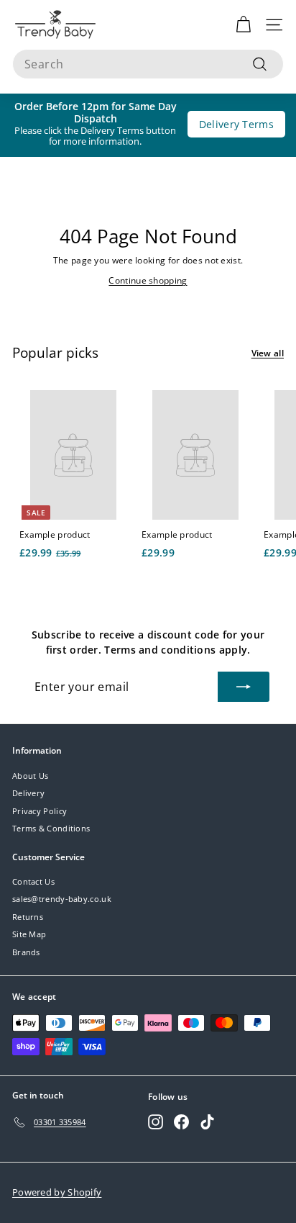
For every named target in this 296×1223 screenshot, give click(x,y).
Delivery (28, 792)
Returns (27, 916)
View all (267, 353)
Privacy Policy (39, 810)
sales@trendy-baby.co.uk (61, 898)
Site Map (29, 934)
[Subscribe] (243, 687)
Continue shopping (147, 280)
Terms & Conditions (51, 828)
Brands (26, 952)
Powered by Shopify (56, 1192)
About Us (30, 775)
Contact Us (33, 881)
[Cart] (243, 25)
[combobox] (148, 64)
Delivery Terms (236, 124)
